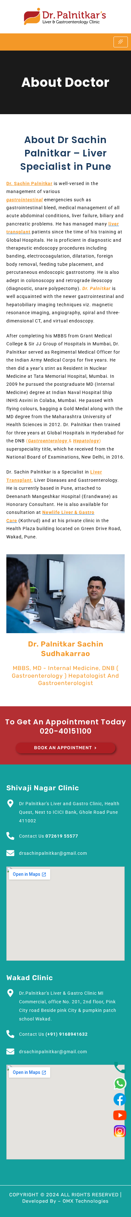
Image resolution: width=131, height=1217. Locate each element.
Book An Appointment (63, 747)
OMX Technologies (86, 1201)
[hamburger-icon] (121, 42)
